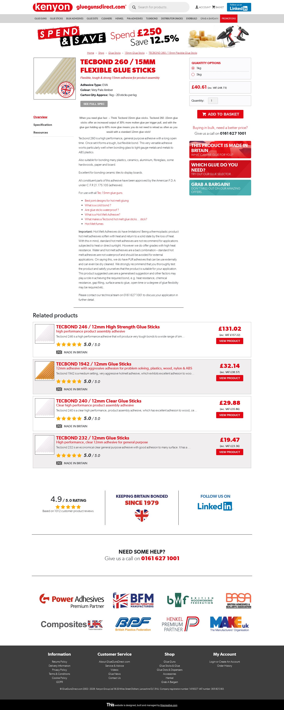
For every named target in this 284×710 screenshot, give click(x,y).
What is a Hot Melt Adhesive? (102, 214)
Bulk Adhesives (74, 18)
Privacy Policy (59, 669)
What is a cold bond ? (98, 205)
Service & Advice (114, 665)
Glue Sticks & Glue (169, 665)
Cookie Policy (59, 678)
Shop (101, 53)
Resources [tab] (40, 132)
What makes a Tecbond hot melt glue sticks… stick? (116, 219)
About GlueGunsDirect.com (114, 661)
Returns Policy (59, 661)
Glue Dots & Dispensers (169, 669)
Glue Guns (41, 18)
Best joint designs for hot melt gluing (107, 200)
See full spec (94, 103)
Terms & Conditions (59, 674)
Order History (224, 665)
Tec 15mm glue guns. (110, 193)
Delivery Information (59, 665)
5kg (199, 74)
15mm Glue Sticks (135, 53)
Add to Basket (223, 114)
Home (90, 53)
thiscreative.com (168, 705)
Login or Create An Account (224, 661)
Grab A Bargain (169, 682)
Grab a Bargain (209, 18)
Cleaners (106, 18)
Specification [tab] (42, 125)
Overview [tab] (40, 117)
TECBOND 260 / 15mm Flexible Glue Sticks (173, 53)
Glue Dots (92, 18)
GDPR (59, 682)
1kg (198, 68)
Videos (114, 669)
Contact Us (115, 678)
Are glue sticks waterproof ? (102, 210)
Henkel (119, 18)
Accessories (169, 674)
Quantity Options (206, 63)
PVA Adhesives (135, 18)
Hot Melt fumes (94, 224)
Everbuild (191, 18)
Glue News (114, 674)
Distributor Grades (172, 18)
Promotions (229, 18)
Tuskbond (152, 18)
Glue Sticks (56, 18)
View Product (229, 341)
